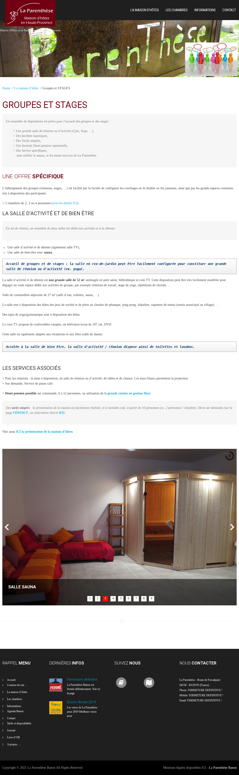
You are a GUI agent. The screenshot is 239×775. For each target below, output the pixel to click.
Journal (11, 730)
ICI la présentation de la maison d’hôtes (44, 431)
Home (6, 88)
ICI (61, 412)
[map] (149, 682)
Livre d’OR (13, 737)
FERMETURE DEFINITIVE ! (204, 700)
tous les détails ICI (65, 203)
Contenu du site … (17, 685)
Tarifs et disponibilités (19, 723)
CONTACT (20, 412)
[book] (121, 682)
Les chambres (177, 10)
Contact (229, 10)
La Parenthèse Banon (223, 767)
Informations (205, 10)
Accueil (11, 680)
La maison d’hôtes (144, 10)
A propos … (14, 744)
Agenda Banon (15, 711)
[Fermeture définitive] (55, 690)
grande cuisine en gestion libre (129, 393)
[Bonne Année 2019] (55, 713)
